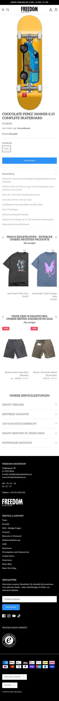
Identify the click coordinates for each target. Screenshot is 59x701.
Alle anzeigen (30, 243)
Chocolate (13, 134)
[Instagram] (8, 615)
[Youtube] (14, 615)
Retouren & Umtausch (12, 536)
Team (4, 520)
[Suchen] (9, 10)
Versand (5, 532)
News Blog (7, 564)
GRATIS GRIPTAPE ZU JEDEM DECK (23, 433)
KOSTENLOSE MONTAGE (17, 442)
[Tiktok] (19, 615)
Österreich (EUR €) (12, 677)
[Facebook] (3, 615)
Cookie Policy (8, 556)
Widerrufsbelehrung (11, 540)
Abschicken (11, 607)
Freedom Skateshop (15, 692)
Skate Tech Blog (9, 568)
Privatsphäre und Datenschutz (15, 552)
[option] (29, 63)
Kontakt (5, 524)
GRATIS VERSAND (13, 404)
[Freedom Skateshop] (29, 9)
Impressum (7, 548)
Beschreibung (8, 174)
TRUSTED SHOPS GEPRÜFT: (14, 628)
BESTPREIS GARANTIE (15, 414)
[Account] (50, 10)
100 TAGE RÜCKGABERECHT (19, 423)
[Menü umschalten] (3, 10)
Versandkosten (23, 128)
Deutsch (8, 685)
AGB (4, 544)
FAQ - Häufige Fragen (11, 528)
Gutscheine (7, 560)
